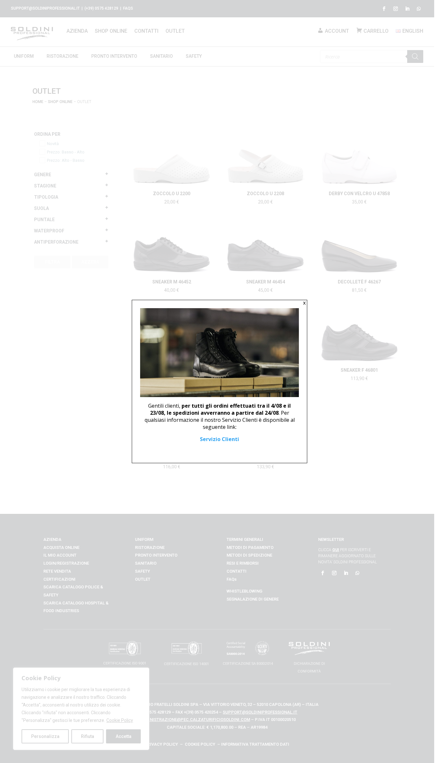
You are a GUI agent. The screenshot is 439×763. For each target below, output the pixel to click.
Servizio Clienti (219, 439)
